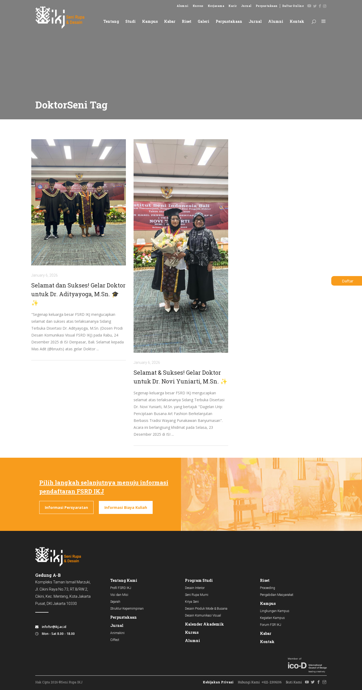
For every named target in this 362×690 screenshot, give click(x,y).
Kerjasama (216, 6)
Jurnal (246, 6)
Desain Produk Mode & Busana (206, 608)
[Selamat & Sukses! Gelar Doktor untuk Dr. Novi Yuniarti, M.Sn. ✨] (181, 246)
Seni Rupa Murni (196, 595)
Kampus (268, 603)
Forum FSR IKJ (270, 625)
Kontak (267, 641)
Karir (232, 6)
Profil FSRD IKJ (120, 588)
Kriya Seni (192, 602)
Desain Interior (195, 588)
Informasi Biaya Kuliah (125, 507)
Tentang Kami (123, 580)
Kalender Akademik (204, 624)
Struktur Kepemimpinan (127, 608)
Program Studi (199, 580)
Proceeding (267, 588)
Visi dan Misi (119, 595)
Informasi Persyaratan (66, 507)
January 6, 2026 (44, 275)
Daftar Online (293, 6)
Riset (265, 580)
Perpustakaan (267, 6)
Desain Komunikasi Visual (203, 615)
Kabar (265, 633)
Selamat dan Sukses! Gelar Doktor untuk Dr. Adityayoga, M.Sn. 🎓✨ (78, 294)
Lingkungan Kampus (274, 611)
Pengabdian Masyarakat (276, 595)
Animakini (117, 633)
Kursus (198, 6)
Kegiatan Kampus (272, 618)
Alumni (182, 6)
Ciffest (114, 640)
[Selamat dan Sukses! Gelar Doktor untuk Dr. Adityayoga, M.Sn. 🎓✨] (78, 202)
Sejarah (115, 602)
